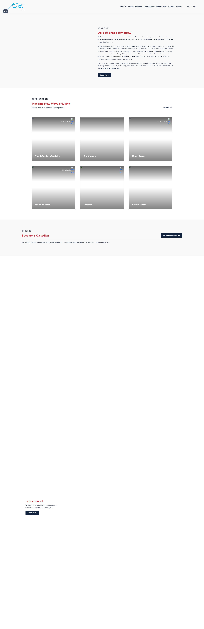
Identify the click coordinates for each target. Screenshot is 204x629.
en (188, 6)
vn (194, 6)
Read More (104, 75)
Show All (166, 107)
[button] (161, 6)
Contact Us (32, 513)
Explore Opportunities (171, 235)
